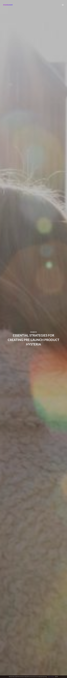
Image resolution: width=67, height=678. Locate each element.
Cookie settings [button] (51, 676)
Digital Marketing (33, 332)
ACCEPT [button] (56, 676)
